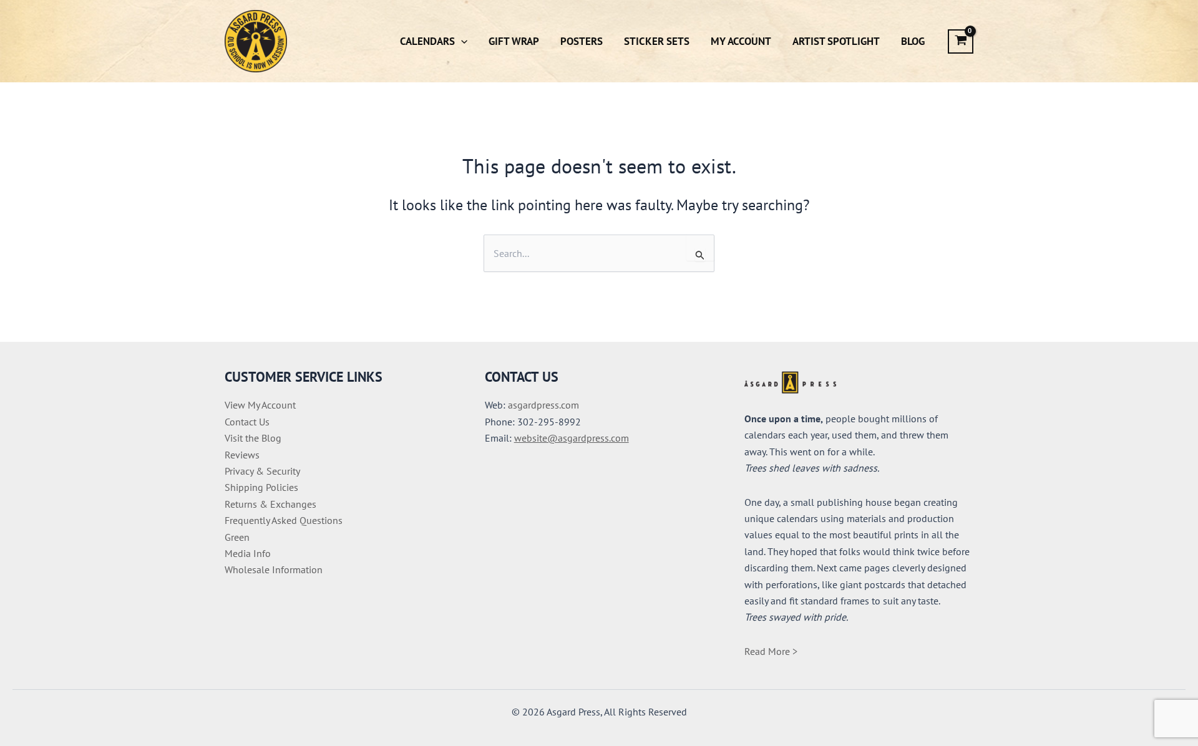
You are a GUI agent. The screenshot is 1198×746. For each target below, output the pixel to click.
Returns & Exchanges (270, 504)
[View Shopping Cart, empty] (960, 41)
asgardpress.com (543, 405)
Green (237, 537)
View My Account (260, 405)
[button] (461, 41)
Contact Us (247, 421)
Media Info (248, 553)
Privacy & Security (262, 471)
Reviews (242, 454)
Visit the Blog (253, 438)
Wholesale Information (274, 569)
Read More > (770, 651)
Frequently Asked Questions (284, 520)
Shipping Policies (261, 487)
